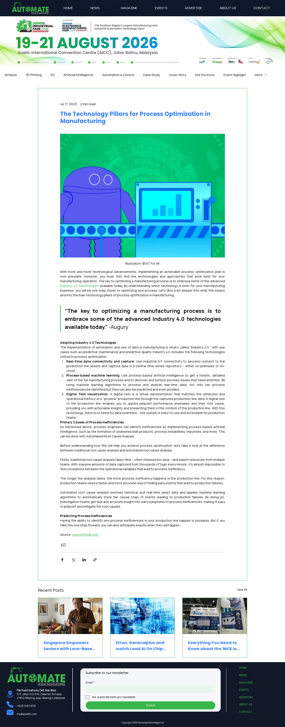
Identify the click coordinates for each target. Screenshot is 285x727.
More (259, 75)
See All (242, 589)
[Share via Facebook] (62, 560)
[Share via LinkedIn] (84, 560)
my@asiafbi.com (27, 714)
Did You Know (205, 75)
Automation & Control (118, 75)
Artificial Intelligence (78, 75)
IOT (63, 544)
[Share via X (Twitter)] (73, 560)
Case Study (151, 75)
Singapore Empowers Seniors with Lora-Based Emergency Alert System (69, 646)
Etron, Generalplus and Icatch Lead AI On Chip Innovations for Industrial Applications (142, 646)
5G (53, 75)
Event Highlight (235, 75)
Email (90, 682)
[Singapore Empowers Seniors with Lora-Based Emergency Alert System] (70, 616)
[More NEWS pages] (113, 8)
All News (10, 75)
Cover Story (177, 75)
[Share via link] (95, 560)
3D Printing (34, 75)
